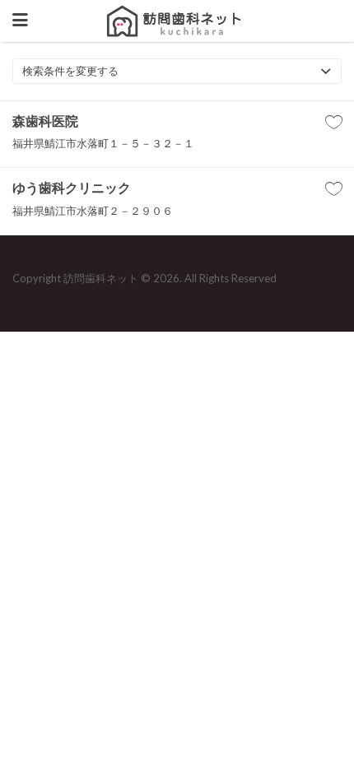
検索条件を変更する (70, 70)
